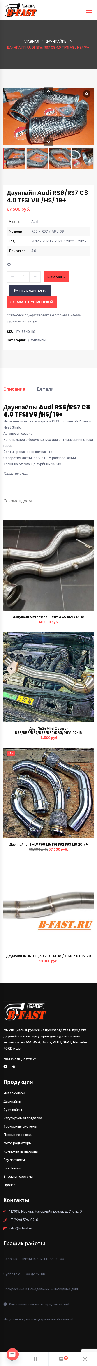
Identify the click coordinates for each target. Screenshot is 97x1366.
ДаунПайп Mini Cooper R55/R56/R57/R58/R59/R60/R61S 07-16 (48, 730)
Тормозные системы (20, 1126)
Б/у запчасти (14, 1160)
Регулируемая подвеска (22, 1118)
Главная (31, 41)
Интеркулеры (14, 1093)
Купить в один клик (30, 290)
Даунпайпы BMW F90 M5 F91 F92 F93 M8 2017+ (48, 844)
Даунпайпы (56, 41)
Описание (14, 389)
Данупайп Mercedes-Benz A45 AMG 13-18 (48, 617)
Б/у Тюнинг (12, 1168)
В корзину (56, 277)
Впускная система (18, 1176)
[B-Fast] (21, 10)
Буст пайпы (12, 1110)
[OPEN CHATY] (13, 1354)
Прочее (9, 1185)
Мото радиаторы (17, 1143)
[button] (48, 91)
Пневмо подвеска (17, 1135)
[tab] (14, 391)
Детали (45, 389)
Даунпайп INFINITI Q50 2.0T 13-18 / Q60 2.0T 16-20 (48, 956)
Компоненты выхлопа (20, 1151)
